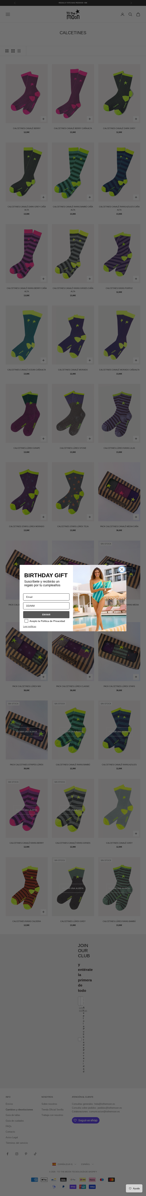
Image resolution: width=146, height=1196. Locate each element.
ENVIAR (46, 614)
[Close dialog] (122, 569)
